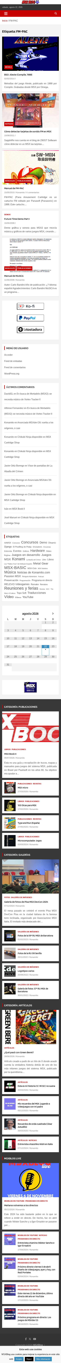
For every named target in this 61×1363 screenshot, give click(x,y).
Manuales (10, 181)
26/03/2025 (23, 1131)
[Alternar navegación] (6, 13)
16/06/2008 (9, 223)
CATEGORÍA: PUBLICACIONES (20, 706)
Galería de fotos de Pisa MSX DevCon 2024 (26, 901)
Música (8, 67)
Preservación (11, 580)
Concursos (29, 542)
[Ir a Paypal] (30, 316)
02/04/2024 (23, 1276)
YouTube (27, 597)
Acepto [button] (19, 1359)
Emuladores (37, 547)
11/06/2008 (9, 280)
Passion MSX (12, 576)
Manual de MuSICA (14, 275)
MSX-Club (32, 568)
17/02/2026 (23, 809)
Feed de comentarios (15, 367)
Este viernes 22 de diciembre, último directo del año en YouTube (35, 1295)
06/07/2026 (9, 758)
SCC (47, 589)
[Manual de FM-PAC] (30, 167)
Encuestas (47, 547)
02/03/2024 (23, 844)
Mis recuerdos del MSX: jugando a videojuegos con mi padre (34, 1105)
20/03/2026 (23, 1090)
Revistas (37, 784)
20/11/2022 (23, 957)
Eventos (17, 551)
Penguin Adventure (29, 577)
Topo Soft (21, 593)
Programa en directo (42, 580)
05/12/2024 (9, 1209)
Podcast (41, 576)
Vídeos (18, 597)
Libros (50, 559)
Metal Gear (40, 563)
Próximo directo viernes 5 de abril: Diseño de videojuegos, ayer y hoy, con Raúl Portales (36, 1269)
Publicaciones (24, 181)
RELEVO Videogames (17, 584)
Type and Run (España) (29, 823)
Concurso (16, 543)
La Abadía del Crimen (33, 560)
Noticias (9, 124)
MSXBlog (38, 1345)
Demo (43, 542)
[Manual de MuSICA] (30, 255)
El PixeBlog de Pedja (22, 547)
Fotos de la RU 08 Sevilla (30, 953)
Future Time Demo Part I (17, 218)
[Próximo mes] (53, 614)
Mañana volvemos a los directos (21, 1205)
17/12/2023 (23, 1300)
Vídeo (9, 597)
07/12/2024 (9, 906)
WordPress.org (11, 373)
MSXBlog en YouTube (14, 1201)
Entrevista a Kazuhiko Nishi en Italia (35, 1144)
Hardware (37, 550)
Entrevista (8, 551)
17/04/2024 (23, 1249)
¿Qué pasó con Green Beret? (19, 1052)
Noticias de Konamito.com (33, 572)
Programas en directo (36, 1201)
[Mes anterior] (8, 614)
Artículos (9, 1048)
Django (8, 546)
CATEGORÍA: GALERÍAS (17, 854)
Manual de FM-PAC (14, 188)
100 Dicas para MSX (27, 805)
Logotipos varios (26, 970)
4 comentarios (32, 192)
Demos (7, 215)
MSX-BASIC (15, 567)
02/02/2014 (9, 78)
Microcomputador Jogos (30, 840)
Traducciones (37, 592)
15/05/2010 (9, 192)
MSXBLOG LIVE (12, 1158)
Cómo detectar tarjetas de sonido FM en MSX (27, 131)
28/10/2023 (23, 1324)
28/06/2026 (9, 1056)
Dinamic (52, 542)
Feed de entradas (13, 361)
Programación (25, 581)
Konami (18, 559)
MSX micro (23, 787)
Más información (43, 1359)
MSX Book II (18, 509)
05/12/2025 (23, 1110)
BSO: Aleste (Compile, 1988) (18, 74)
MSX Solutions (43, 568)
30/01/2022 (23, 995)
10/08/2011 (9, 135)
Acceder (8, 355)
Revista (42, 589)
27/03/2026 (23, 791)
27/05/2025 (23, 827)
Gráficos (26, 551)
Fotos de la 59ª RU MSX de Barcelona (35, 935)
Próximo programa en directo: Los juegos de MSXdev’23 (34, 1319)
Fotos (7, 897)
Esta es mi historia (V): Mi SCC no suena (36, 1086)
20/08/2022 (23, 975)
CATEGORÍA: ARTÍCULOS (18, 1005)
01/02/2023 (23, 939)
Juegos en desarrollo (26, 554)
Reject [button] (29, 1359)
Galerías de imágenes (21, 897)
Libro (44, 560)
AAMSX (7, 543)
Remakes (44, 584)
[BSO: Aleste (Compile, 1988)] (30, 53)
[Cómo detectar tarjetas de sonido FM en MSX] (30, 110)
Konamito (20, 192)
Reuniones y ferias (21, 588)
